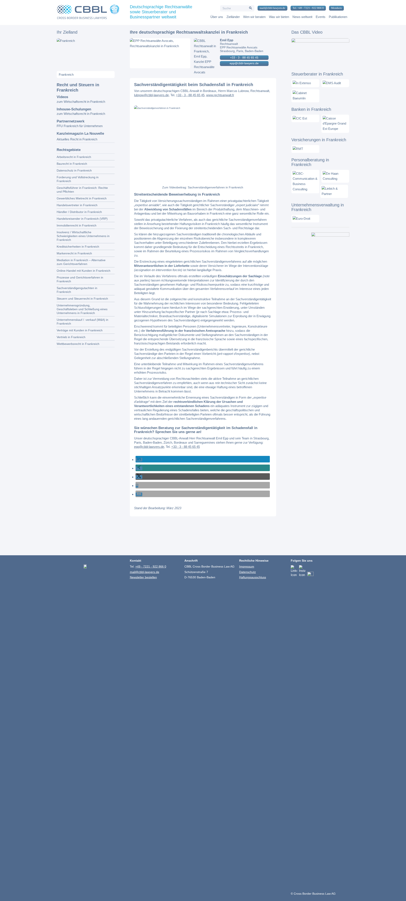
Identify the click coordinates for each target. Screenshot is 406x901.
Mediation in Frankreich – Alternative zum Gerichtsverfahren (81, 262)
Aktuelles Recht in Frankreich (77, 139)
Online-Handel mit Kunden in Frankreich (83, 270)
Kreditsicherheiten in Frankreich (78, 246)
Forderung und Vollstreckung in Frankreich (78, 179)
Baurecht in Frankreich (72, 163)
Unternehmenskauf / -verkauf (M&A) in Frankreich (82, 321)
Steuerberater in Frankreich (317, 74)
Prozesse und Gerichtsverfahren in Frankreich (80, 279)
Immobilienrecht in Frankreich (76, 225)
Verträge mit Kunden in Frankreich (80, 330)
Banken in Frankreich (311, 109)
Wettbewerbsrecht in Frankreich (78, 344)
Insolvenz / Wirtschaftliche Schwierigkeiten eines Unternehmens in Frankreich (83, 235)
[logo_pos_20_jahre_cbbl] (88, 12)
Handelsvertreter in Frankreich (77, 205)
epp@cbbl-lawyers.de (244, 63)
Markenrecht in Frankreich (74, 253)
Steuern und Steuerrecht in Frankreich (82, 298)
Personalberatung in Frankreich (310, 162)
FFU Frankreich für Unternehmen (80, 126)
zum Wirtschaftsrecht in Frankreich (81, 101)
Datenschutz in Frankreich (74, 170)
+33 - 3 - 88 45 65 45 (244, 57)
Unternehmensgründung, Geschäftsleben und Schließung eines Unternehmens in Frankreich (82, 309)
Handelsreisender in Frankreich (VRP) (82, 218)
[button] (139, 460)
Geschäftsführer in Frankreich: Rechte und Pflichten (82, 189)
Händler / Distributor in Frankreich (79, 212)
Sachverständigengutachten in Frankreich (77, 289)
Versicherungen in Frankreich (318, 139)
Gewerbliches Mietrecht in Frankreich (82, 198)
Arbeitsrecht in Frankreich (74, 157)
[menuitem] (270, 8)
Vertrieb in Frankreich (71, 337)
